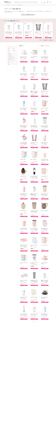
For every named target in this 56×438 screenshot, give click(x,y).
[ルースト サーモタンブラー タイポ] (34, 257)
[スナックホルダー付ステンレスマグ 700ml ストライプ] (24, 137)
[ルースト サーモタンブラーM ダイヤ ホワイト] (45, 120)
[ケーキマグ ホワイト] (24, 205)
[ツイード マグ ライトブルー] (24, 257)
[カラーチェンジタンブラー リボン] (28, 26)
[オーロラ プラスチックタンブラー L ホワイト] (19, 26)
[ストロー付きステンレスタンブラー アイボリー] (34, 120)
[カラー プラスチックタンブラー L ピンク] (48, 26)
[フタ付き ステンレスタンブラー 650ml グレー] (34, 275)
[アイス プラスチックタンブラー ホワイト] (45, 137)
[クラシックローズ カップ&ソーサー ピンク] (24, 51)
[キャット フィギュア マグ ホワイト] (24, 275)
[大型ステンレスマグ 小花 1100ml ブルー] (34, 188)
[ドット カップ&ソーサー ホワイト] (34, 51)
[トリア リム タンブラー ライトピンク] (34, 137)
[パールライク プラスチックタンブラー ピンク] (45, 154)
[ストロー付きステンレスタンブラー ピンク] (24, 188)
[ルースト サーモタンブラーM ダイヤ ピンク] (45, 188)
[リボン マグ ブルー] (24, 154)
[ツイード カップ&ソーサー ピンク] (45, 257)
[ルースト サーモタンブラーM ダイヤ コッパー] (34, 205)
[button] (16, 46)
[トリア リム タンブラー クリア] (38, 26)
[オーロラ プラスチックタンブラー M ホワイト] (9, 26)
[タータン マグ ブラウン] (45, 205)
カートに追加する (9, 37)
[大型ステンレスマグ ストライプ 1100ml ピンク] (24, 120)
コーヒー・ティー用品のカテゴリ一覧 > (28, 14)
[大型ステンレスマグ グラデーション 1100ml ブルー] (45, 275)
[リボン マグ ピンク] (34, 154)
